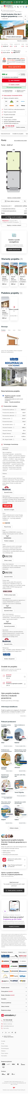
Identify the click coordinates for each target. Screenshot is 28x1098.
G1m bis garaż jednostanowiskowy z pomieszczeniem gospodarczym (14, 278)
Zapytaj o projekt (14, 84)
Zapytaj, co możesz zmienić (14, 225)
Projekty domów (5, 987)
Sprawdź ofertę (8, 492)
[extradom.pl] (8, 6)
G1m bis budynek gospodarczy (5, 278)
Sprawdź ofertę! (8, 576)
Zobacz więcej (8, 560)
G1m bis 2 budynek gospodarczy (8, 11)
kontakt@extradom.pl (8, 1026)
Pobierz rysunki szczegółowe (15, 217)
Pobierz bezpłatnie (14, 249)
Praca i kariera (4, 1053)
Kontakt (3, 1041)
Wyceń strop (7, 527)
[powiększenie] (25, 201)
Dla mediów (4, 1056)
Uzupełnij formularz (14, 926)
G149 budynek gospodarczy (5, 312)
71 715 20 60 (9, 126)
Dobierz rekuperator (9, 659)
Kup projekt (15, 80)
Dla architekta (4, 1046)
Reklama (3, 1051)
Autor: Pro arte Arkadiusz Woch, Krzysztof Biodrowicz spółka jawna (11, 351)
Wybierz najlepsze (9, 541)
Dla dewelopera (5, 1048)
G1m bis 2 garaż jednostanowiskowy (23, 278)
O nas (2, 1043)
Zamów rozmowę (20, 127)
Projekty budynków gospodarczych (9, 10)
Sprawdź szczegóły (9, 509)
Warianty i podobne (22, 41)
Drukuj (6, 402)
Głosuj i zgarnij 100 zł (14, 67)
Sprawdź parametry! (9, 626)
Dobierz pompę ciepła (10, 595)
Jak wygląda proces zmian (20, 140)
